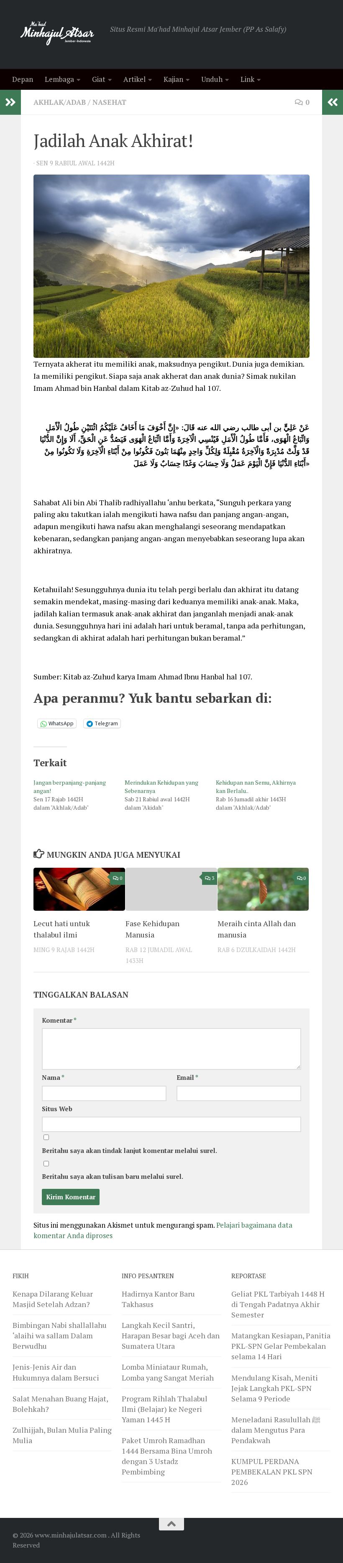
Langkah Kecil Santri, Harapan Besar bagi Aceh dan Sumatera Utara (171, 1335)
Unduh (212, 79)
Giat (98, 79)
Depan (22, 79)
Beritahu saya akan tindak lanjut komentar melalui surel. (129, 1151)
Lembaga (59, 79)
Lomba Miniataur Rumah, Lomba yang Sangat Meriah (168, 1372)
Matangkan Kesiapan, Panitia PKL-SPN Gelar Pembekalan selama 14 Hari (280, 1345)
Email (187, 1078)
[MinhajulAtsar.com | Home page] (57, 34)
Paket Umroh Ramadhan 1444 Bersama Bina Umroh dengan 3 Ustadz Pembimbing (167, 1456)
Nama (53, 1078)
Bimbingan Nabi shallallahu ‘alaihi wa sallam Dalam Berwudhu (60, 1335)
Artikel (134, 79)
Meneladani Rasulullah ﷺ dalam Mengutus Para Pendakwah (275, 1429)
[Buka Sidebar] (10, 102)
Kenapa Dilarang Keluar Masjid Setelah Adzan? (53, 1299)
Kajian (173, 79)
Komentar (59, 1020)
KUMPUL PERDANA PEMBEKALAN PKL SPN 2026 (271, 1471)
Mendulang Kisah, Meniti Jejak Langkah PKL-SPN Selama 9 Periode (274, 1388)
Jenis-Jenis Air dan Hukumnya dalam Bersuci (56, 1372)
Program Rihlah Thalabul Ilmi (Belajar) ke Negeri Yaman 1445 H (164, 1408)
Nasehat (109, 102)
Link (247, 79)
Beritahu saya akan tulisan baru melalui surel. (112, 1176)
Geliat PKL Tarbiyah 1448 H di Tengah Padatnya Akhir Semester (278, 1304)
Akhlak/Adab (59, 102)
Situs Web (57, 1109)
